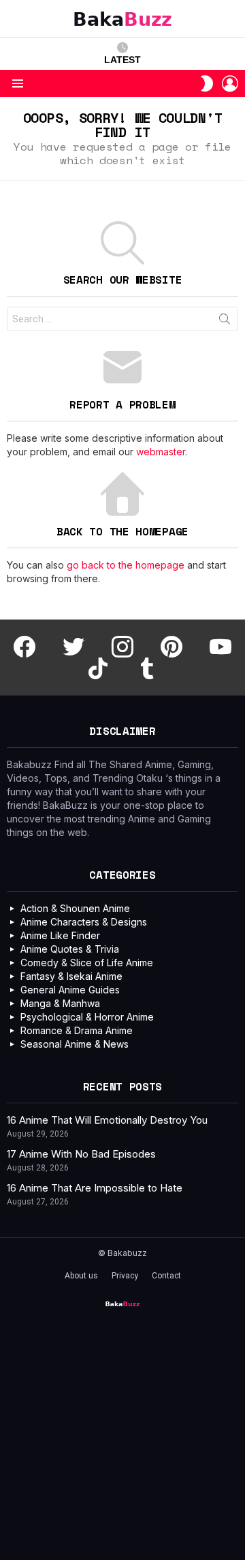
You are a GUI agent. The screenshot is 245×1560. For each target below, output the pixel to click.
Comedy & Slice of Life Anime (86, 962)
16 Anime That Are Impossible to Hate (94, 1187)
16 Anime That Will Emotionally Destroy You (107, 1120)
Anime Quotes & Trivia (69, 949)
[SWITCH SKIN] (207, 83)
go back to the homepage (125, 565)
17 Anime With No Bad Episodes (81, 1153)
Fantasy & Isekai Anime (71, 976)
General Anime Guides (70, 989)
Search (224, 322)
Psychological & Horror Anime (87, 1017)
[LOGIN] (230, 83)
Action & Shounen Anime (75, 908)
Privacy (125, 1275)
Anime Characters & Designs (83, 922)
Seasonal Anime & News (74, 1044)
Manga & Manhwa (60, 1003)
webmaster (160, 451)
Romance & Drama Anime (76, 1030)
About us (81, 1275)
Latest (122, 59)
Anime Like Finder (60, 935)
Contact (166, 1275)
